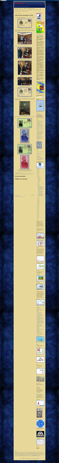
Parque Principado (35, 453)
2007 (37, 209)
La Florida (22, 173)
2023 (37, 173)
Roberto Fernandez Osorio (20, 454)
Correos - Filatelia (39, 313)
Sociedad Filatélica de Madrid (40, 321)
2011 (37, 205)
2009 (37, 207)
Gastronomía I (38, 155)
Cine (37, 152)
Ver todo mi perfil (38, 392)
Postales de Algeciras (39, 324)
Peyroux (38, 453)
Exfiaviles (22, 452)
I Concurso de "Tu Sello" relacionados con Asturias (39, 134)
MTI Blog (38, 332)
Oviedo (31, 453)
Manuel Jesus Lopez (24, 453)
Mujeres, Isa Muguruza (39, 157)
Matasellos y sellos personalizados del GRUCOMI (29, 8)
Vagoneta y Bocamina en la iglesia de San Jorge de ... (40, 187)
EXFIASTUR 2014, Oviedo (40, 131)
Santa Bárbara (38, 122)
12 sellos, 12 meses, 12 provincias (40, 151)
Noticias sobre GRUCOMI (29, 9)
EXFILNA (16, 452)
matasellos (24, 173)
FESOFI (38, 311)
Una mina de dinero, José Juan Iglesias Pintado (40, 123)
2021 (37, 175)
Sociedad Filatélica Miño (39, 317)
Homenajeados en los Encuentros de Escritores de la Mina (40, 137)
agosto (38, 181)
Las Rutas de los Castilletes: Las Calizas (40, 130)
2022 (37, 174)
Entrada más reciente (17, 195)
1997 (37, 218)
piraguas (23, 455)
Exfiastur (19, 452)
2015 (37, 201)
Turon (28, 454)
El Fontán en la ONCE (40, 192)
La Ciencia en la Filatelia (39, 314)
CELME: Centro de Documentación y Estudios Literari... (39, 139)
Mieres (28, 453)
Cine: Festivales (38, 153)
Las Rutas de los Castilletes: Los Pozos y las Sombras (40, 126)
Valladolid (31, 454)
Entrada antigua (32, 195)
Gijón (34, 452)
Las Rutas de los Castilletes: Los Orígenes (40, 127)
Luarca (20, 453)
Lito (18, 453)
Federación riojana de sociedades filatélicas (40, 319)
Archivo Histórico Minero (39, 331)
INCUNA (38, 327)
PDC (25, 173)
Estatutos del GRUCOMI (25, 11)
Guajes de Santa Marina (39, 333)
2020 (37, 176)
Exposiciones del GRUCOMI (18, 11)
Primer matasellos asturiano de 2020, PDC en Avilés (41, 195)
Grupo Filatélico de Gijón (39, 312)
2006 (37, 210)
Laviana (16, 453)
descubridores (20, 173)
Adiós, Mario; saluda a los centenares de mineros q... (40, 191)
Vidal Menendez (34, 454)
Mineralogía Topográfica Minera (40, 329)
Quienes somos (20, 8)
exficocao (42, 454)
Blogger (38, 458)
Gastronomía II (38, 156)
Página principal (16, 8)
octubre (38, 179)
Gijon (31, 452)
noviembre (39, 178)
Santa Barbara (25, 454)
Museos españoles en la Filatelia (40, 158)
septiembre (39, 180)
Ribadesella (16, 454)
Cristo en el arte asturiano (39, 310)
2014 (37, 202)
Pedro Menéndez (27, 173)
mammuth (32, 458)
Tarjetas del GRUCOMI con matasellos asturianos (20, 9)
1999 (37, 216)
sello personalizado (33, 455)
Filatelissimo (38, 326)
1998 (37, 217)
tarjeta (38, 455)
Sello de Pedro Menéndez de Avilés (40, 190)
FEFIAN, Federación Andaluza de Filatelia (40, 323)
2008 (37, 208)
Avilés (17, 173)
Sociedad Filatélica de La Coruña (40, 318)
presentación (30, 173)
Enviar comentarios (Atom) (20, 196)
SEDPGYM (38, 328)
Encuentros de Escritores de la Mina (37, 9)
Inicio (25, 195)
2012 (37, 204)
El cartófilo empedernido (39, 325)
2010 (37, 206)
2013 (37, 203)
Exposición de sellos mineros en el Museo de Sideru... (41, 188)
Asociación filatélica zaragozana (40, 320)
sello (32, 173)
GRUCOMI (19, 3)
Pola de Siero (41, 453)
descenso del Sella (38, 454)
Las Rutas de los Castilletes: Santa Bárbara (40, 128)
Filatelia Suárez (38, 316)
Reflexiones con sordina (39, 309)
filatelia (20, 454)
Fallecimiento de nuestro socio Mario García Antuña (41, 194)
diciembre (39, 177)
